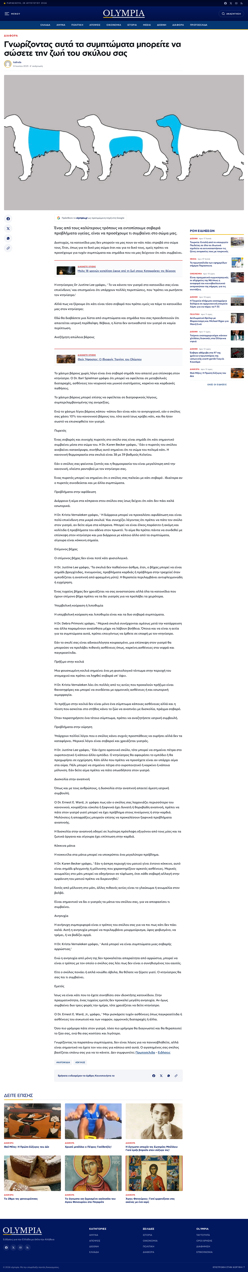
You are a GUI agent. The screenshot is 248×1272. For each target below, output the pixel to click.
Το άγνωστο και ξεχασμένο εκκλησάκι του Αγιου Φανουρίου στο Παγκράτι (90, 1200)
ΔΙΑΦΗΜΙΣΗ (203, 1246)
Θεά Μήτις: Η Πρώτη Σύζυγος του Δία (26, 1146)
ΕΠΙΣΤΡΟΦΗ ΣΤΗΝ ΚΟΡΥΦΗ (229, 1267)
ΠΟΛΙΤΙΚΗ (77, 25)
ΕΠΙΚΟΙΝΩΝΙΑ (204, 1252)
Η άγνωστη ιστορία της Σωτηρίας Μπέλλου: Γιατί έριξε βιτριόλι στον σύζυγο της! (152, 1148)
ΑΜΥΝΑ (61, 25)
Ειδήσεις (164, 1052)
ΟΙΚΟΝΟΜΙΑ (113, 25)
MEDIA (147, 25)
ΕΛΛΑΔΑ (45, 25)
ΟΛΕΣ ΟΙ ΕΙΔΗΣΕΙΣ (217, 384)
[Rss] (241, 3)
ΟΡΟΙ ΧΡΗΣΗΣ (204, 1240)
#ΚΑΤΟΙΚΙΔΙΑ (63, 1062)
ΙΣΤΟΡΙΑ (132, 25)
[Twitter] (230, 3)
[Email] (236, 3)
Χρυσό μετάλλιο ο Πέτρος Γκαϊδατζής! (88, 1146)
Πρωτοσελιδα (145, 1052)
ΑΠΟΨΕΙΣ (95, 25)
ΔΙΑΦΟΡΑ (178, 25)
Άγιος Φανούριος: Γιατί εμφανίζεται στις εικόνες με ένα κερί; (150, 1200)
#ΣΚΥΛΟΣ (80, 1062)
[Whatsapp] (8, 238)
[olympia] (124, 14)
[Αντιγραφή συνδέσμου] (8, 248)
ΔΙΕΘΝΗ (161, 25)
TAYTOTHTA (203, 1234)
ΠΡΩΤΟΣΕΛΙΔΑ (199, 25)
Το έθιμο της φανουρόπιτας (21, 1198)
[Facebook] (225, 3)
